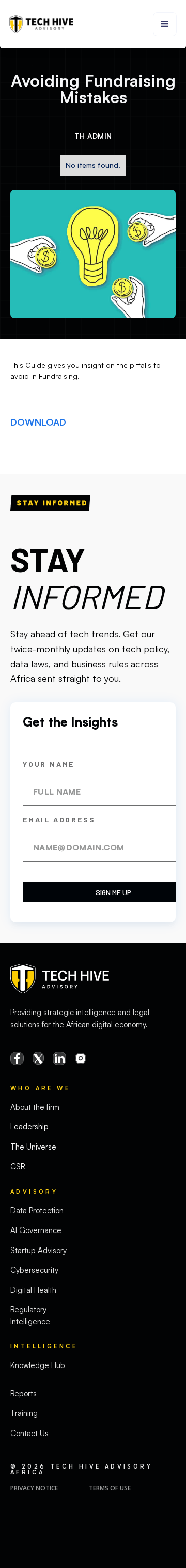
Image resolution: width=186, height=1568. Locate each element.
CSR (17, 1166)
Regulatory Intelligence (30, 1315)
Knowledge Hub (37, 1365)
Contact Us (29, 1433)
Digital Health (33, 1290)
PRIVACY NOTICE (34, 1487)
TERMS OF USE (110, 1487)
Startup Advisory (38, 1250)
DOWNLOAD (38, 422)
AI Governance (35, 1230)
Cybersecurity (34, 1270)
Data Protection (37, 1211)
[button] (165, 24)
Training (24, 1413)
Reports (23, 1393)
